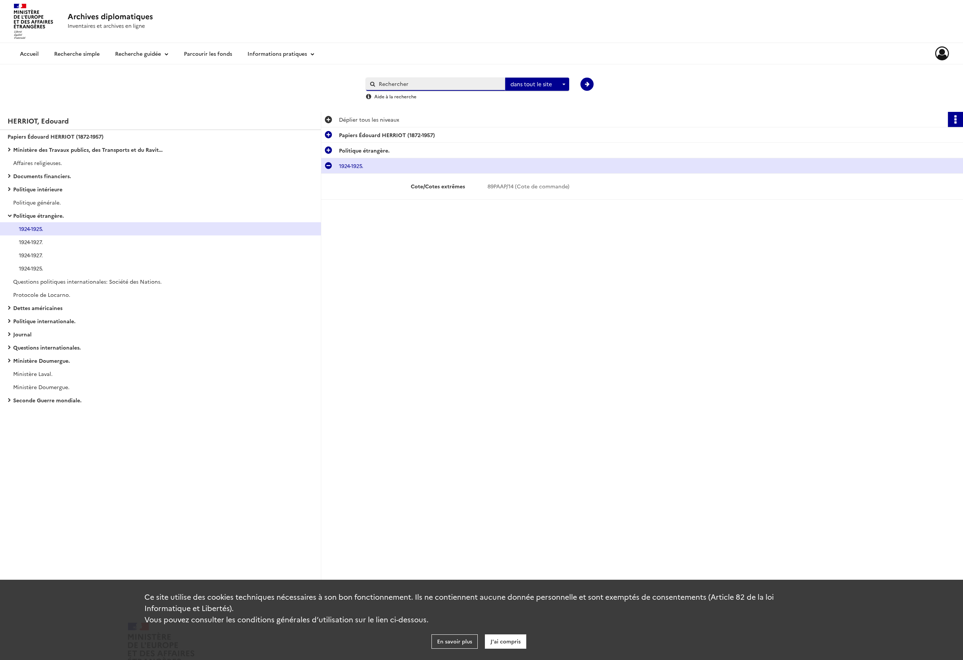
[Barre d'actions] (955, 119)
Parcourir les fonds (208, 53)
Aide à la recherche (395, 96)
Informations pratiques (277, 53)
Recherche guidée (138, 53)
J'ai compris (506, 641)
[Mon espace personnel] (942, 53)
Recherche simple (77, 53)
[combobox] (537, 84)
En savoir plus (454, 641)
